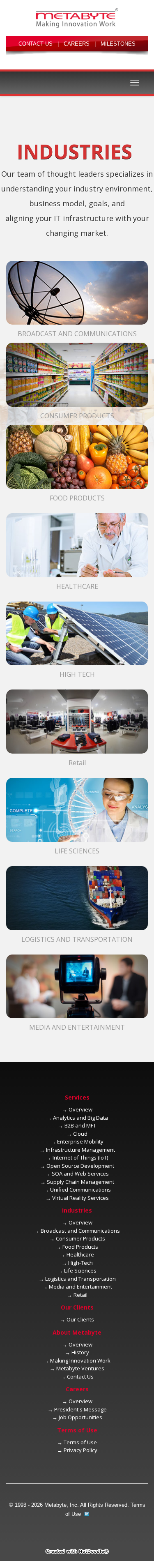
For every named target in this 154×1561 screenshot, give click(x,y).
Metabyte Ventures (80, 1368)
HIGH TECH (77, 674)
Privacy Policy (80, 1450)
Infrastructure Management (80, 1149)
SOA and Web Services (80, 1173)
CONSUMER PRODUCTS (77, 415)
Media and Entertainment (80, 1286)
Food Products (80, 1246)
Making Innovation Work (80, 1360)
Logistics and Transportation (80, 1278)
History (80, 1352)
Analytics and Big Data (80, 1117)
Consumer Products (80, 1238)
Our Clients (80, 1319)
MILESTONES (118, 44)
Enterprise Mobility (80, 1141)
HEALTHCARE (77, 586)
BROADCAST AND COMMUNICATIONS (77, 333)
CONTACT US (35, 44)
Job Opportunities (80, 1417)
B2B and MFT (80, 1125)
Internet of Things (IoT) (80, 1157)
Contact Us (80, 1376)
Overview (80, 1109)
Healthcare (80, 1254)
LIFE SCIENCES (77, 850)
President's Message (80, 1409)
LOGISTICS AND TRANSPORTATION (77, 939)
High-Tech (80, 1262)
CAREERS (77, 44)
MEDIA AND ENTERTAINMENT (77, 1027)
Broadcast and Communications (80, 1230)
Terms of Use (80, 1442)
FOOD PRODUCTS (77, 498)
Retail (77, 762)
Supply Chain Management (80, 1181)
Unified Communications (80, 1189)
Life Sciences (80, 1270)
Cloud (80, 1133)
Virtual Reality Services (80, 1197)
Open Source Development (80, 1165)
